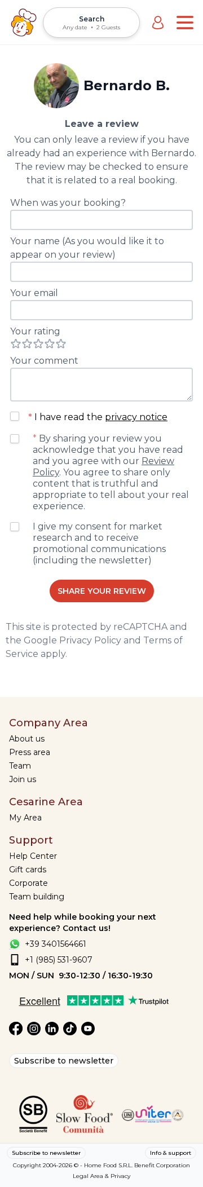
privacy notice (136, 417)
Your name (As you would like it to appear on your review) (87, 248)
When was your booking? (68, 202)
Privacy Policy (90, 640)
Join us (22, 779)
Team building (36, 897)
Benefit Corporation (162, 1165)
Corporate (28, 883)
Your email (34, 293)
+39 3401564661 (55, 944)
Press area (29, 752)
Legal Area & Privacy (101, 1176)
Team (20, 766)
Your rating (35, 331)
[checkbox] (14, 416)
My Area (25, 818)
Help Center (33, 856)
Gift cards (27, 869)
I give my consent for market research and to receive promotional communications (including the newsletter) (99, 543)
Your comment (44, 360)
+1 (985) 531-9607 (58, 960)
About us (27, 739)
